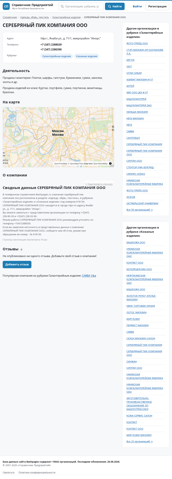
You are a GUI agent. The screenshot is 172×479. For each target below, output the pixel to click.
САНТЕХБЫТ (133, 137)
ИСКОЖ (130, 197)
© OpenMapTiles (75, 163)
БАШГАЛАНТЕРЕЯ (136, 99)
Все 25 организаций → (139, 441)
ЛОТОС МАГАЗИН (136, 312)
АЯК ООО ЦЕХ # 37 (137, 92)
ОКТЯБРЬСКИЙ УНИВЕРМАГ (142, 203)
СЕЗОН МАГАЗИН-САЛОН (140, 338)
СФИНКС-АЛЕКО (135, 173)
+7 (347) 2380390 (51, 49)
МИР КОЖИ (133, 319)
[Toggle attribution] (110, 164)
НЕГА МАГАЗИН (135, 118)
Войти (137, 6)
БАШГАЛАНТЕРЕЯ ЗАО (139, 105)
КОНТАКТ (131, 422)
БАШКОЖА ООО (135, 242)
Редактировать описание (99, 184)
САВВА (130, 131)
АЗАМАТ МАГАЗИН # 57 (139, 79)
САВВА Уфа (89, 275)
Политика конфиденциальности (36, 472)
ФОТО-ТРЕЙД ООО (137, 43)
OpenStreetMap (100, 163)
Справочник (10, 17)
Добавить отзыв (17, 264)
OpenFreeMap (60, 163)
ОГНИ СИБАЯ (134, 73)
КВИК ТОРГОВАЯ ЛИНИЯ (140, 305)
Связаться (8, 472)
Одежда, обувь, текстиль (34, 17)
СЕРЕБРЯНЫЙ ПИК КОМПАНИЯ (144, 144)
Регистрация (157, 6)
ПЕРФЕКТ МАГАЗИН (137, 325)
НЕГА (129, 124)
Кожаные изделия (86, 56)
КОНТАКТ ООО (134, 262)
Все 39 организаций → (139, 209)
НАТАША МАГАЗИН (137, 111)
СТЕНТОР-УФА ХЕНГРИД (140, 167)
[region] (58, 137)
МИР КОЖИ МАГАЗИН (139, 435)
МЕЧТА (130, 59)
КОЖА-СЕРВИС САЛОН (139, 415)
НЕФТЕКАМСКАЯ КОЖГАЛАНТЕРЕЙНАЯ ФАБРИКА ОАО (144, 279)
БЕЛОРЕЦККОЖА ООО (139, 269)
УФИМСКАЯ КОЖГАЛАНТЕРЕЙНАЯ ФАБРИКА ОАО (144, 252)
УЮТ (129, 66)
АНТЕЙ (130, 85)
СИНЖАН (131, 361)
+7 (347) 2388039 (51, 44)
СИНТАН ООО (134, 160)
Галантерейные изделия (66, 17)
